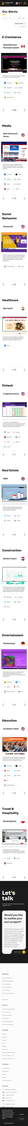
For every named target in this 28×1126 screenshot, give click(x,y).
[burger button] (24, 3)
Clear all (23, 26)
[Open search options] (23, 18)
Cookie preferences (8, 1123)
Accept (22, 1119)
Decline (22, 1114)
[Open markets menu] (19, 18)
